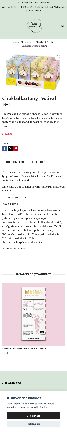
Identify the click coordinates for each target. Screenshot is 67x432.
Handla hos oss (11, 382)
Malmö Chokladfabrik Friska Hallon (24, 348)
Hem (14, 42)
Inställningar (33, 424)
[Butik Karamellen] (34, 25)
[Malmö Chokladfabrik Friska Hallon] (33, 314)
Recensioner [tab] (40, 162)
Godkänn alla (33, 415)
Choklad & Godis (44, 42)
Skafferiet (26, 42)
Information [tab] (15, 162)
